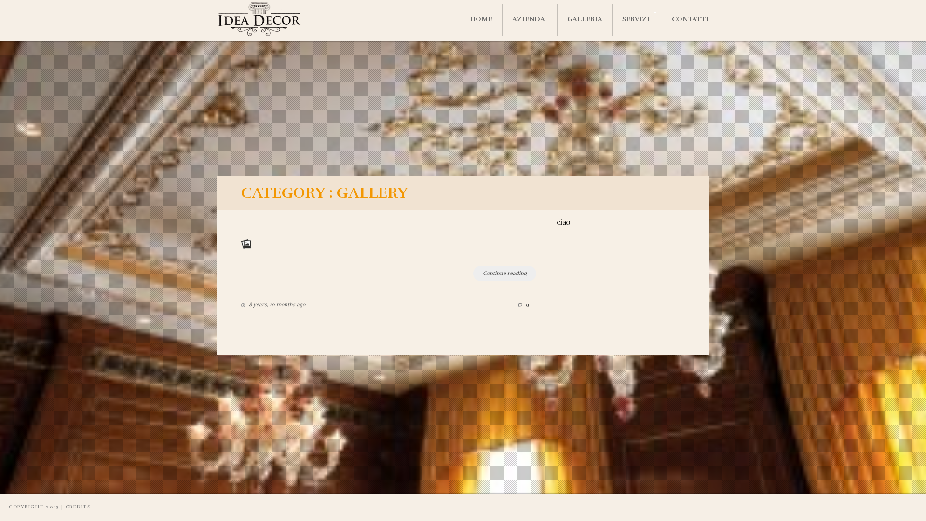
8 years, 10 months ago (277, 305)
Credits (78, 507)
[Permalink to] (250, 239)
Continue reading (505, 273)
